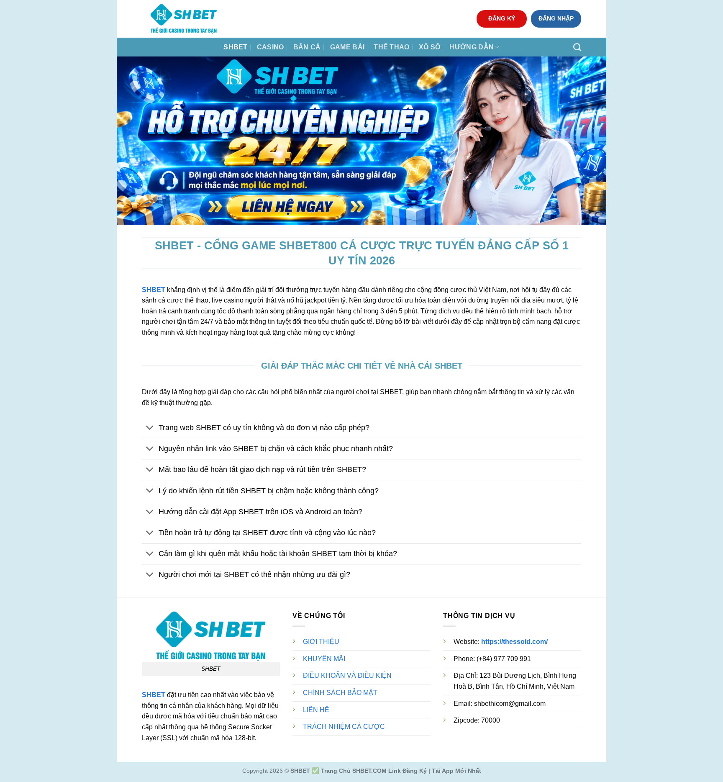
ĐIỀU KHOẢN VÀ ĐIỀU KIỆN (347, 675)
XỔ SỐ (430, 47)
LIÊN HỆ (316, 709)
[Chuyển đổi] (150, 428)
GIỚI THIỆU (321, 641)
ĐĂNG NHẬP (556, 18)
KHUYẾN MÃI (324, 658)
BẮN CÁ (307, 47)
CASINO (270, 47)
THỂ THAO (392, 47)
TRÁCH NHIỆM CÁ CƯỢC (344, 726)
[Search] (577, 47)
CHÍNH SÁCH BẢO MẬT (340, 692)
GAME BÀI (347, 47)
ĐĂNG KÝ (501, 18)
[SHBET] (184, 18)
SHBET (235, 47)
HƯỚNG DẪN (471, 47)
